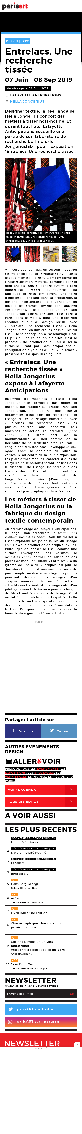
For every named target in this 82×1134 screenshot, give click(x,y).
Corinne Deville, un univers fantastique (32, 944)
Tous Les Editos (41, 801)
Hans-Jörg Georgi (24, 884)
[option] (41, 200)
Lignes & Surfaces (24, 842)
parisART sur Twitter (31, 1010)
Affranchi (18, 898)
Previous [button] (13, 200)
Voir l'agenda (41, 789)
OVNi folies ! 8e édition (29, 913)
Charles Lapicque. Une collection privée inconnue (37, 925)
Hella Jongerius (27, 102)
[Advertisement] (41, 665)
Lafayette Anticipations (35, 95)
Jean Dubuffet (22, 964)
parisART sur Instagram (39, 1021)
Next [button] (69, 200)
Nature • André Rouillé (28, 852)
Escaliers (18, 863)
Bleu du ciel (20, 873)
